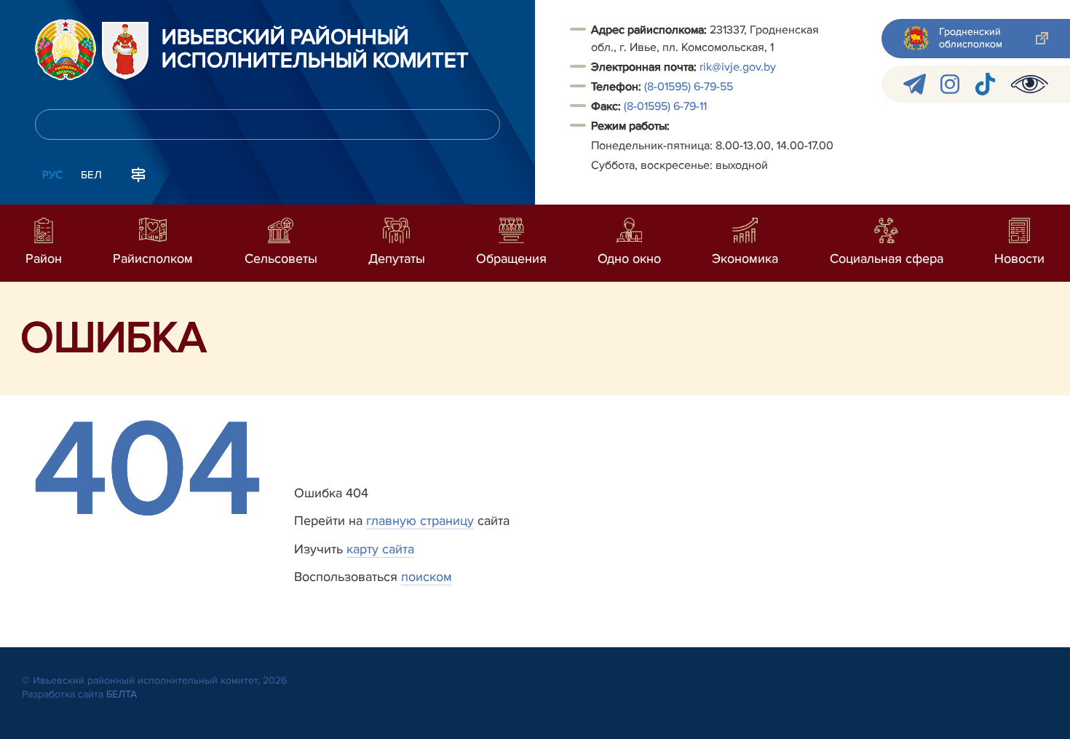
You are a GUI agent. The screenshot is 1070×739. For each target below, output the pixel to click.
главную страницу (420, 521)
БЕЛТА (121, 694)
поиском (426, 577)
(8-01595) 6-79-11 (665, 106)
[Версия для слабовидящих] (1029, 84)
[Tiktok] (985, 84)
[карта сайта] (138, 173)
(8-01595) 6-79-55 (688, 86)
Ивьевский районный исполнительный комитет (315, 49)
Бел (91, 174)
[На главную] (65, 49)
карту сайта (380, 549)
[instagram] (949, 84)
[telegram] (914, 84)
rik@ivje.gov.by (738, 67)
